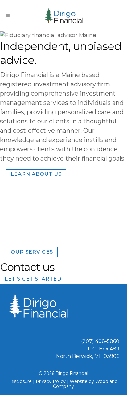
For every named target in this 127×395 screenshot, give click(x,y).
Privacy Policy (51, 381)
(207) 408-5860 (100, 341)
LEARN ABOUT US (36, 174)
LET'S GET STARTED (33, 279)
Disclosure (21, 381)
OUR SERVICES (32, 252)
